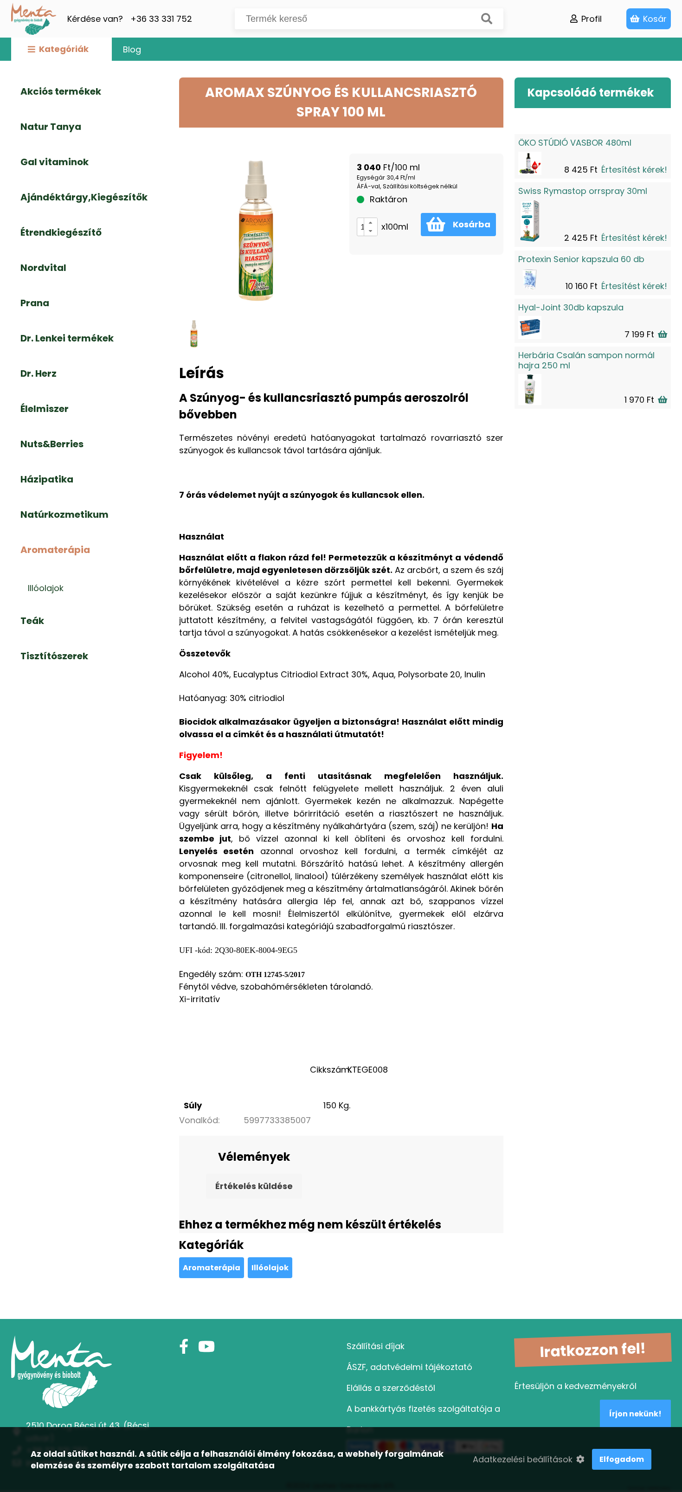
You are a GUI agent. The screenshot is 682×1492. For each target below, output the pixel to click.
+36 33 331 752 (161, 19)
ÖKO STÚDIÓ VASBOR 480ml (574, 142)
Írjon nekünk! (635, 1413)
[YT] (206, 1347)
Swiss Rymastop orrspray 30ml (582, 191)
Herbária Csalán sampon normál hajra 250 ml (586, 360)
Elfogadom (621, 1459)
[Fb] (183, 1347)
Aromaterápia (211, 1267)
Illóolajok (270, 1267)
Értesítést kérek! (634, 169)
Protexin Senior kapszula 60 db (581, 259)
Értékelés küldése (254, 1186)
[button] (370, 222)
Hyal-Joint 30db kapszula (571, 307)
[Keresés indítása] (486, 18)
